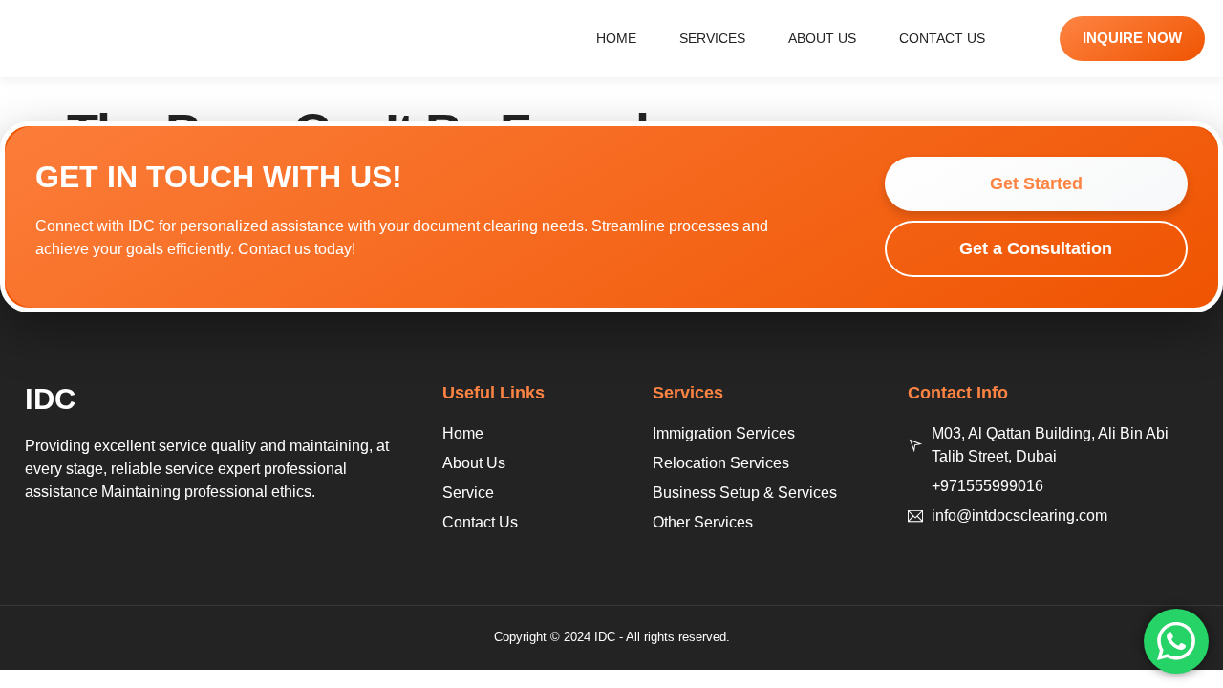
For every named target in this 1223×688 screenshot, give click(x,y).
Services (712, 38)
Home (616, 38)
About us (822, 38)
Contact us (942, 38)
